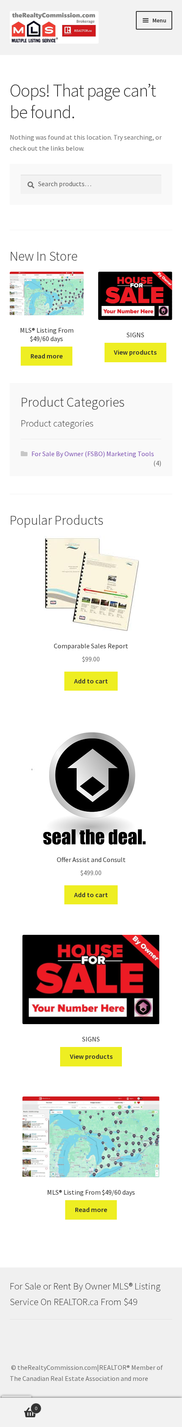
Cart (18, 1405)
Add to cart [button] (91, 681)
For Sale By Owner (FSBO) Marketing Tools (92, 453)
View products (135, 352)
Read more (46, 356)
